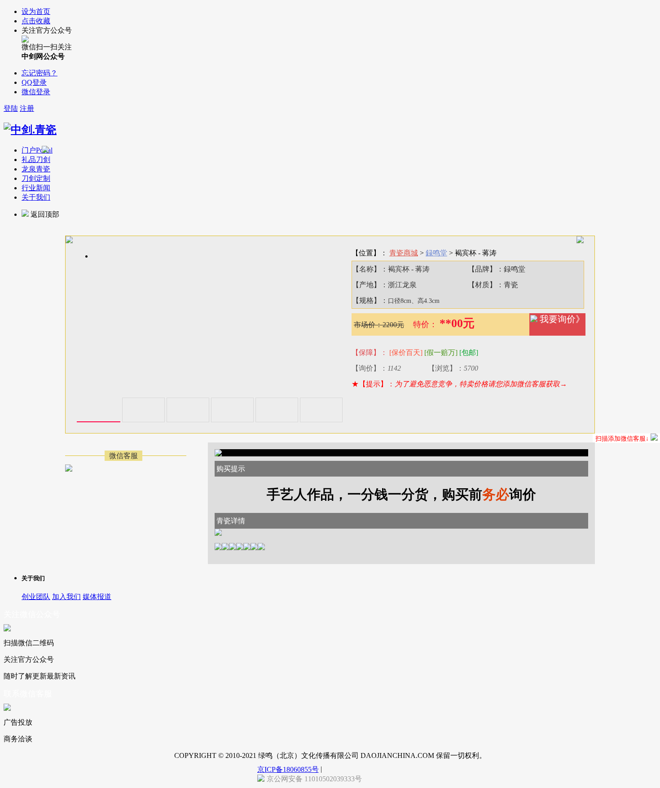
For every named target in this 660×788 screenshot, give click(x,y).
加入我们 (66, 596)
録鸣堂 (436, 253)
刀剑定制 (36, 178)
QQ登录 (34, 82)
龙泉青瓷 (36, 169)
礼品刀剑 (36, 159)
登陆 (11, 108)
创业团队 (36, 596)
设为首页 (36, 11)
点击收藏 (36, 21)
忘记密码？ (39, 73)
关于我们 (36, 197)
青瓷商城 (403, 253)
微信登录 (36, 92)
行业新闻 (36, 188)
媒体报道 (97, 596)
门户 (37, 150)
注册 (27, 108)
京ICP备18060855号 (288, 769)
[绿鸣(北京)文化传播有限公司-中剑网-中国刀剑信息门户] (30, 130)
